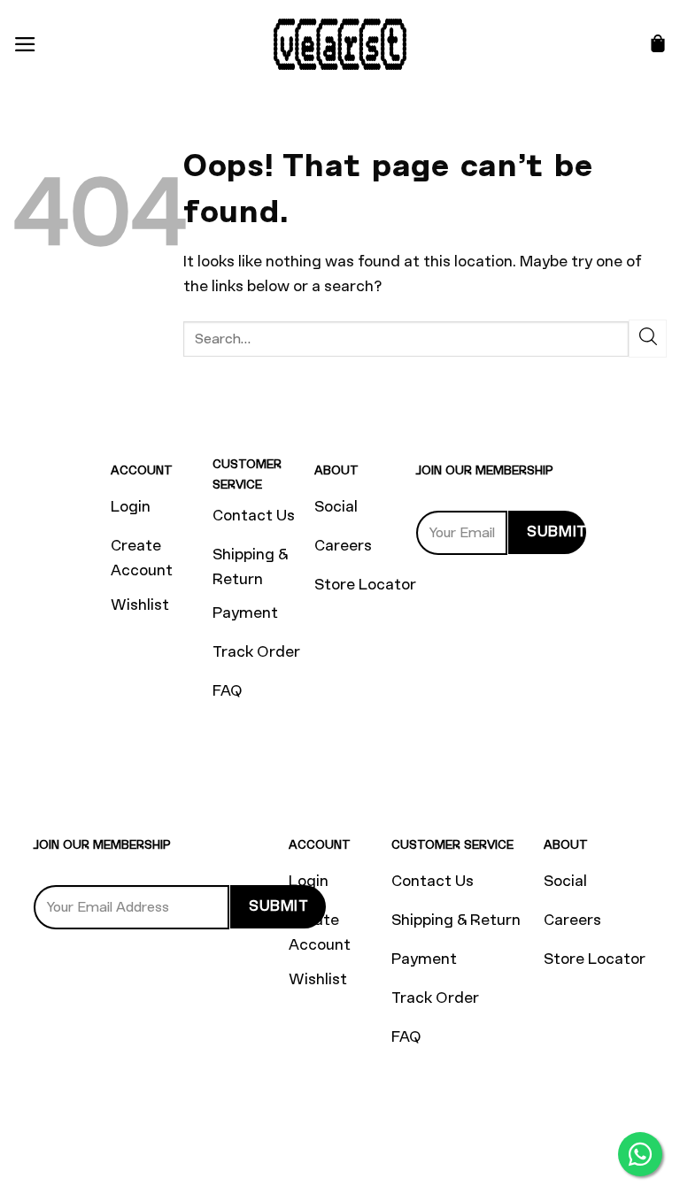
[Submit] (648, 339)
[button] (25, 44)
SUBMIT (556, 531)
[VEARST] (340, 44)
